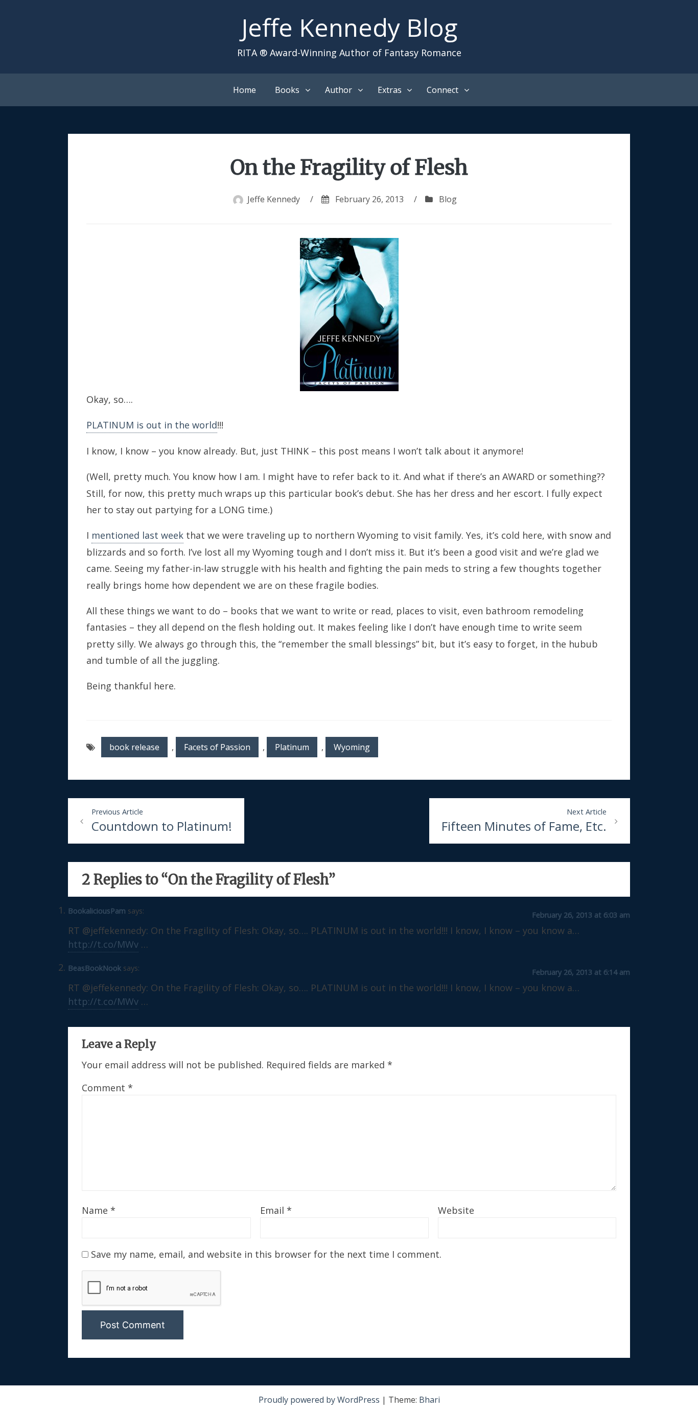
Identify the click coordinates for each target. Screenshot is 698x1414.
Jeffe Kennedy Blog (349, 27)
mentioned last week (137, 535)
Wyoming (352, 747)
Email (276, 1210)
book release (134, 747)
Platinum (292, 747)
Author (338, 89)
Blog (448, 199)
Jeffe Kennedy (273, 199)
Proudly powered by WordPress (320, 1399)
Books (287, 89)
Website (456, 1210)
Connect (442, 89)
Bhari (429, 1399)
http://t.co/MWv (103, 944)
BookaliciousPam (97, 911)
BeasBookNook (94, 968)
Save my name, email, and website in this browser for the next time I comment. (266, 1254)
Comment (107, 1088)
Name (98, 1210)
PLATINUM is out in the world (151, 425)
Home (244, 89)
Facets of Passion (217, 747)
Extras (390, 89)
